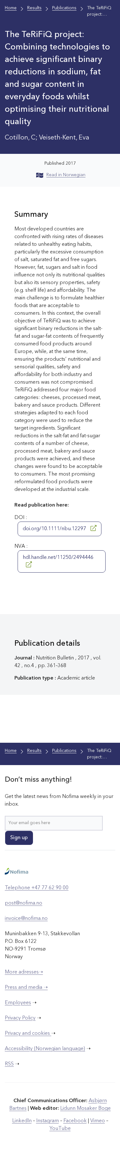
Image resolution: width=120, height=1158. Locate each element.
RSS (9, 1064)
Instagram (47, 1121)
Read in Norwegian (65, 175)
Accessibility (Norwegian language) (45, 1048)
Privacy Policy (20, 1018)
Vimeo (97, 1121)
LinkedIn (22, 1121)
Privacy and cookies (28, 1033)
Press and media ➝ (26, 987)
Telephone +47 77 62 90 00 (36, 888)
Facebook (75, 1121)
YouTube (60, 1128)
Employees (18, 1002)
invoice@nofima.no (26, 918)
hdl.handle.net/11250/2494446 (58, 557)
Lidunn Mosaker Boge (85, 1108)
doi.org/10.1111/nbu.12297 (55, 528)
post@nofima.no (23, 903)
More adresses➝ (24, 972)
